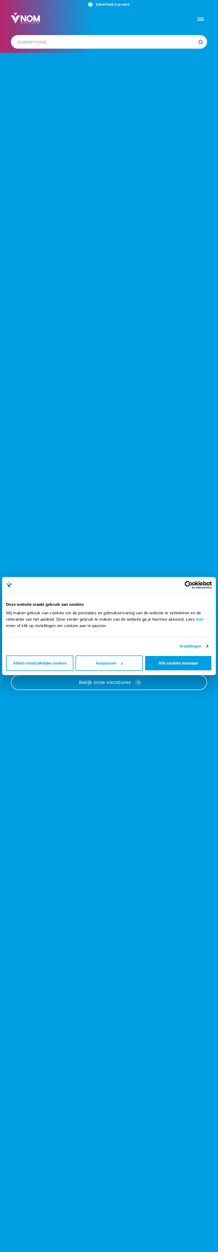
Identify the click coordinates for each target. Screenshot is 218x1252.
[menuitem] (109, 42)
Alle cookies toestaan (178, 663)
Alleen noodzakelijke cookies (40, 663)
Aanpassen (106, 663)
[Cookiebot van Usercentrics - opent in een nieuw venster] (188, 585)
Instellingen (191, 646)
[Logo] (25, 18)
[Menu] (200, 19)
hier (200, 619)
